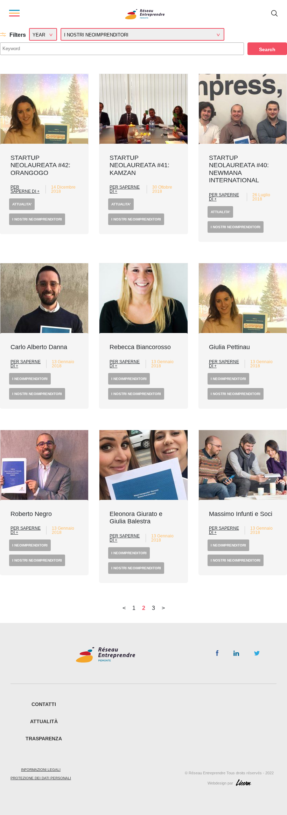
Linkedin (236, 655)
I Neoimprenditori (30, 379)
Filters (17, 35)
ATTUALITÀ (44, 721)
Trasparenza (44, 738)
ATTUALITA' (21, 204)
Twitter (257, 655)
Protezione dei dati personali (40, 778)
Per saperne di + (25, 189)
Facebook (217, 654)
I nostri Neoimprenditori (37, 219)
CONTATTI (43, 704)
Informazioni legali (41, 770)
